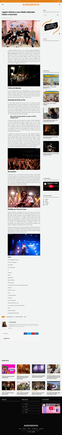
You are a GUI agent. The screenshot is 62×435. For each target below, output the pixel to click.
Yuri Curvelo (45, 139)
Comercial (12, 1)
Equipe (8, 1)
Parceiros (5, 1)
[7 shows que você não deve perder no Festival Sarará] (8, 369)
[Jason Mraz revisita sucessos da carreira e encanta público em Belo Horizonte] (51, 146)
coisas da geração (9, 316)
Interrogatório (50, 374)
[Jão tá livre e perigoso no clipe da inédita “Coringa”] (8, 385)
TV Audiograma (4, 391)
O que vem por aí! (35, 428)
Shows (3, 9)
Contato (19, 1)
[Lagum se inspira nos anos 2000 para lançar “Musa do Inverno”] (23, 385)
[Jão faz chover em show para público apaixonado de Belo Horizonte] (38, 368)
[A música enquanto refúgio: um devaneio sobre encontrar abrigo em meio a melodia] (51, 113)
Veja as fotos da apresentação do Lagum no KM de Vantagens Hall (23, 117)
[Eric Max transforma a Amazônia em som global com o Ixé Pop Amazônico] (51, 130)
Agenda (29, 428)
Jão (14, 316)
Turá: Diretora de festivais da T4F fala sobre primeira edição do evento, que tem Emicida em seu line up (53, 377)
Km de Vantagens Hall (19, 316)
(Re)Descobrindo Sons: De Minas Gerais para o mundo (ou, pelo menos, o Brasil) (23, 377)
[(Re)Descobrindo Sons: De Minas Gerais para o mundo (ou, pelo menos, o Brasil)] (23, 369)
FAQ (2, 1)
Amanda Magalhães (5, 18)
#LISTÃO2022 (41, 428)
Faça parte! (16, 1)
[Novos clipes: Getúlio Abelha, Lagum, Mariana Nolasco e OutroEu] (53, 385)
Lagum (25, 316)
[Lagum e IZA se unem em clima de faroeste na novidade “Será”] (38, 385)
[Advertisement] (51, 167)
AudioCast (24, 428)
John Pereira (45, 122)
